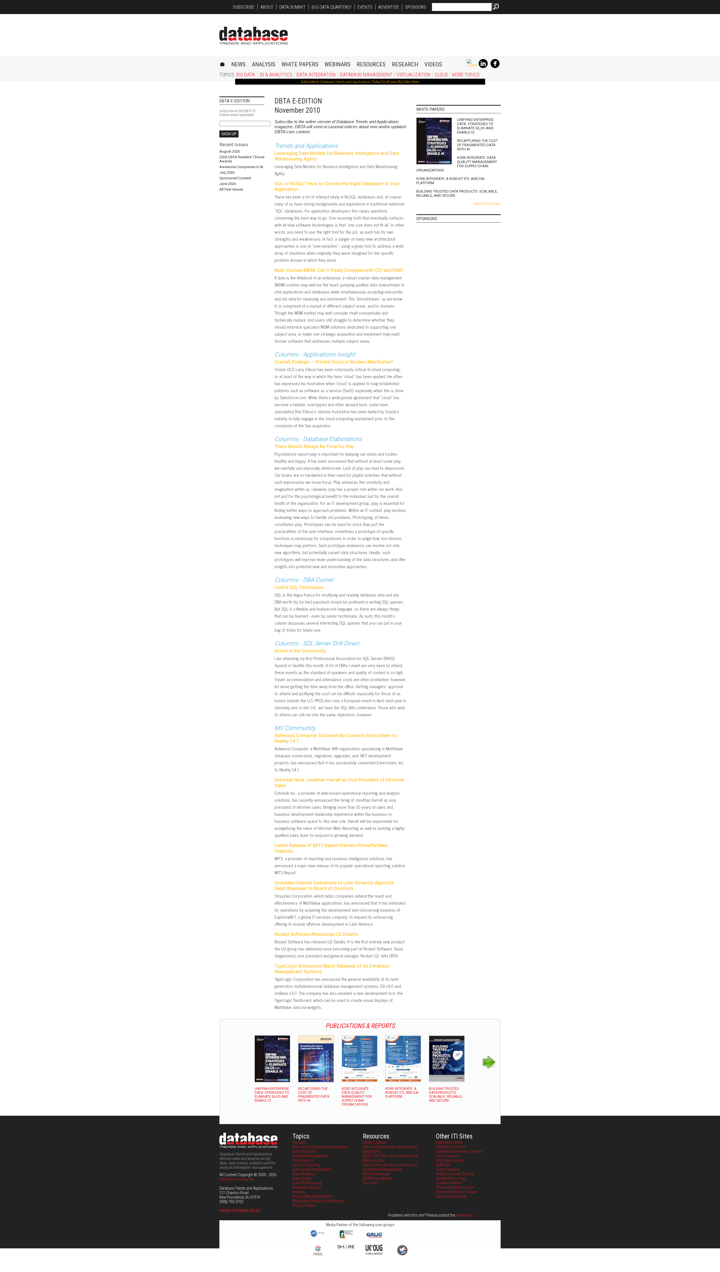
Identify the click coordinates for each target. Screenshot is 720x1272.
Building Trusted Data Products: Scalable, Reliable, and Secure (457, 193)
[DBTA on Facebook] (495, 67)
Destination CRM (449, 1142)
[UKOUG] (374, 1253)
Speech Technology (451, 1178)
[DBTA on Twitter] (472, 65)
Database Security (306, 1187)
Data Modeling (303, 1174)
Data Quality (302, 1178)
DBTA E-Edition (374, 1142)
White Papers (300, 64)
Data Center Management (312, 1169)
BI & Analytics (276, 75)
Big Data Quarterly (332, 7)
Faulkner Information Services (459, 1151)
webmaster (464, 1215)
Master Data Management (312, 1196)
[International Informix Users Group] (346, 1237)
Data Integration (316, 75)
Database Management (366, 75)
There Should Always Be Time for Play (314, 446)
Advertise (388, 7)
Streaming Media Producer (456, 1192)
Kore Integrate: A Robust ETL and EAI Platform (450, 181)
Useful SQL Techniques (298, 587)
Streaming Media (449, 1183)
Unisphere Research (451, 1196)
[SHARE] (346, 1248)
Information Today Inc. (237, 1179)
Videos (433, 64)
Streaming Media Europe (455, 1187)
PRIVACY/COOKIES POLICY (240, 1210)
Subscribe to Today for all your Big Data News (360, 82)
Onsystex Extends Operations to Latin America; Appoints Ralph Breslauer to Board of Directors (334, 885)
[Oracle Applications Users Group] (374, 1237)
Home (222, 63)
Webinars (337, 64)
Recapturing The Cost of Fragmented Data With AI (477, 145)
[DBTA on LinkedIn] (483, 67)
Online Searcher (448, 1169)
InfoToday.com (447, 1156)
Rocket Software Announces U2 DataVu (316, 934)
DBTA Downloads (376, 1174)
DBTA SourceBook (377, 1178)
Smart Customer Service (455, 1174)
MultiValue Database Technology (317, 1201)
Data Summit (292, 7)
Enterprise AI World (451, 1147)
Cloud (441, 75)
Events (364, 7)
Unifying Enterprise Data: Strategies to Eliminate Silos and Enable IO (475, 126)
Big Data (245, 75)
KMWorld (443, 1165)
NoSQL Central (303, 1205)
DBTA (253, 35)
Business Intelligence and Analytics (319, 1147)
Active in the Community (300, 651)
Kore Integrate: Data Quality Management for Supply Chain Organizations (456, 163)
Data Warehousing (306, 1183)
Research (405, 64)
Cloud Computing (306, 1165)
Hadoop (298, 1192)
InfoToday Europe (450, 1160)
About (266, 7)
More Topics (466, 75)
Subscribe (244, 7)
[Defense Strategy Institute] (402, 1254)
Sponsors (415, 7)
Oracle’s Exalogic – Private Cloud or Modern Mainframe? (333, 362)
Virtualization (414, 75)
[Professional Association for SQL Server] (318, 1256)
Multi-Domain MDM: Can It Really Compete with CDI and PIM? (338, 270)
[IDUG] (318, 1236)
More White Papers (487, 204)
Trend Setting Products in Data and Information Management (390, 1167)
